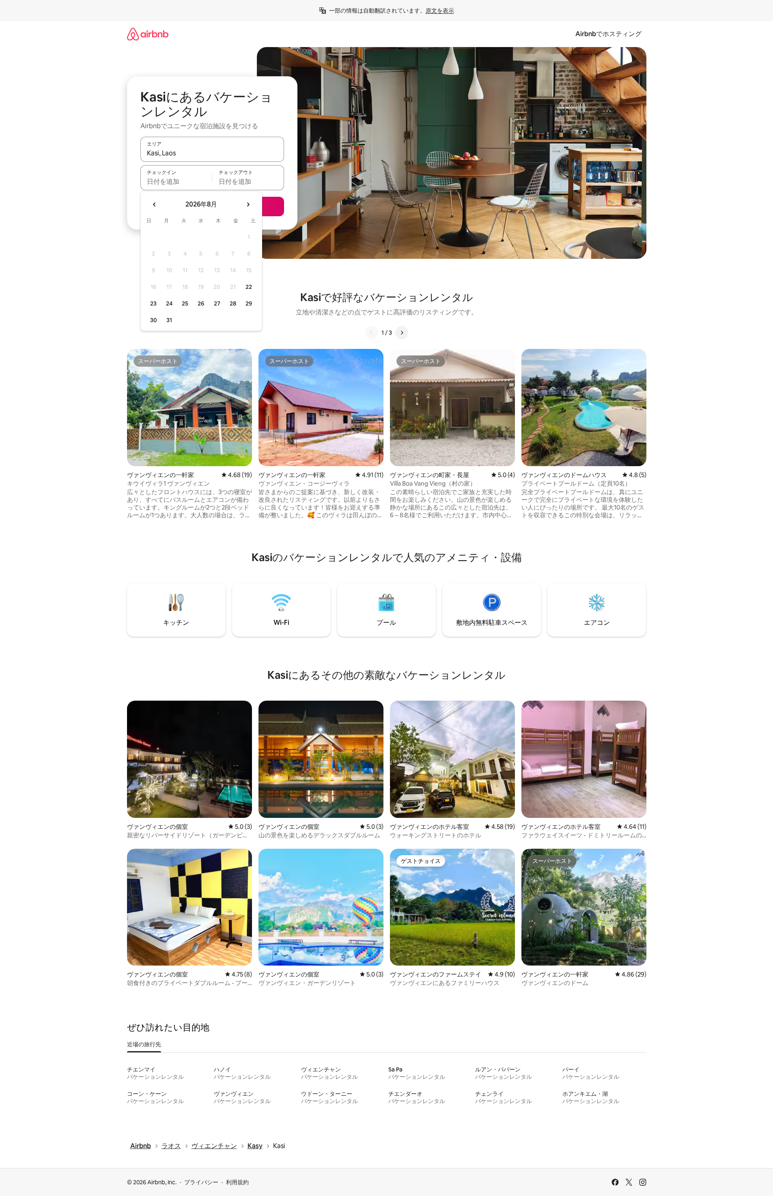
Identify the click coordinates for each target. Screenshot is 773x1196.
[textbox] (176, 181)
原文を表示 (440, 10)
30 (153, 320)
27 (217, 303)
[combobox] (212, 153)
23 (153, 303)
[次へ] (401, 332)
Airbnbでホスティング (608, 34)
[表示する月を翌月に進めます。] (247, 204)
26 (201, 303)
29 (248, 303)
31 (169, 320)
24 (169, 303)
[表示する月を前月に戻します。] (154, 204)
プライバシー (201, 1182)
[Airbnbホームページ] (147, 34)
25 (185, 303)
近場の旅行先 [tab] (144, 1044)
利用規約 (237, 1182)
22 (248, 286)
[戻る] (371, 332)
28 (233, 303)
